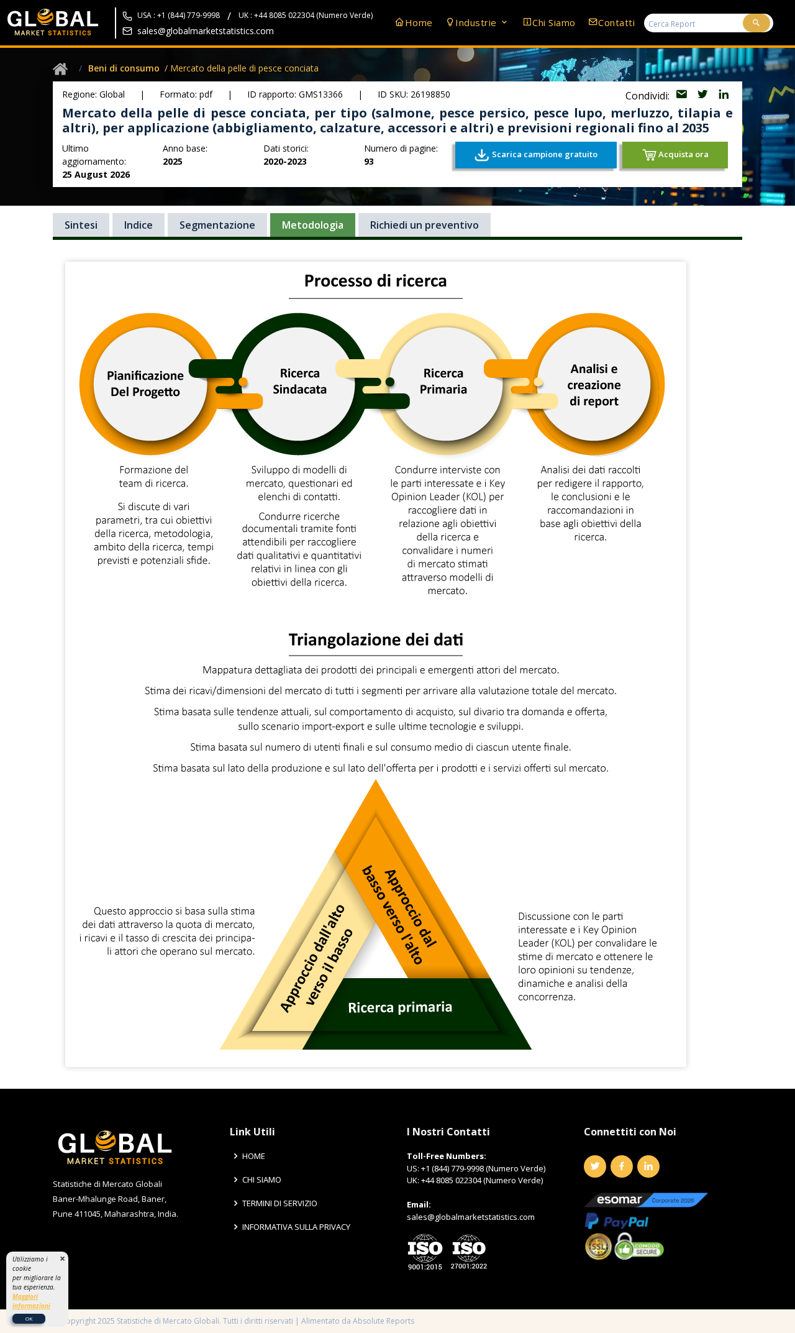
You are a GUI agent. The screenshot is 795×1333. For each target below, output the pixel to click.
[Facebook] (622, 1166)
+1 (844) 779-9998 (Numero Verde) (483, 1168)
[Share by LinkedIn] (723, 96)
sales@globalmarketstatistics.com (205, 31)
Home (419, 22)
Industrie (477, 22)
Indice (138, 225)
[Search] (756, 23)
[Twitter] (595, 1166)
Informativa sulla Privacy (296, 1227)
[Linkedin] (648, 1166)
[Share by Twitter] (703, 96)
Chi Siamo (554, 22)
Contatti (616, 22)
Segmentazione (217, 225)
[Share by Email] (682, 96)
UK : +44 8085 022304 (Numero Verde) (305, 16)
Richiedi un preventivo (424, 225)
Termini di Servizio (279, 1203)
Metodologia (312, 225)
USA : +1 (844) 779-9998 (178, 16)
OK (28, 1318)
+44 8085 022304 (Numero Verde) (482, 1180)
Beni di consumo (124, 68)
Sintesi (81, 225)
